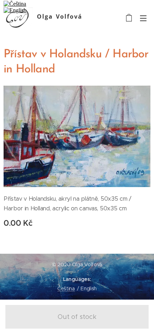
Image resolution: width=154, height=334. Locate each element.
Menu (143, 18)
